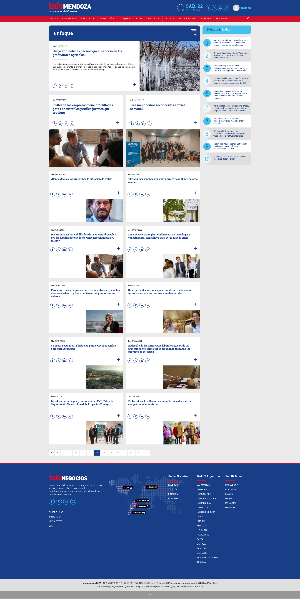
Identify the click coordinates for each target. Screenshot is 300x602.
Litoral (201, 521)
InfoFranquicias (206, 498)
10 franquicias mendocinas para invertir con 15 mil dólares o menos (163, 180)
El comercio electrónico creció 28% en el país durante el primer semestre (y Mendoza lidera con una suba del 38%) (231, 80)
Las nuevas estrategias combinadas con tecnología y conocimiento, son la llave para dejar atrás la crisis (159, 236)
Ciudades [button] (86, 18)
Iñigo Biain (212, 583)
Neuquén (202, 530)
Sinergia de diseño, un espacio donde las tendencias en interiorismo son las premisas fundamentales (160, 291)
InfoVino (221, 18)
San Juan (202, 544)
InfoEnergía (204, 494)
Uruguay (230, 507)
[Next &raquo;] (147, 453)
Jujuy (200, 516)
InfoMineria (204, 503)
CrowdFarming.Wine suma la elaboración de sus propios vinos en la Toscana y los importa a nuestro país (230, 67)
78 (103, 452)
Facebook (173, 485)
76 (90, 452)
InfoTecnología (206, 512)
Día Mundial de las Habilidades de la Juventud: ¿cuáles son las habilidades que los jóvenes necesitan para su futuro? (83, 237)
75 (83, 452)
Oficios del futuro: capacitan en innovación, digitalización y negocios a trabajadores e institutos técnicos (230, 133)
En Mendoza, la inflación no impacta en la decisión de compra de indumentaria (160, 402)
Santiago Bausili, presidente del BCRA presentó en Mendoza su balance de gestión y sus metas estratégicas (230, 42)
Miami (228, 498)
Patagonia (203, 534)
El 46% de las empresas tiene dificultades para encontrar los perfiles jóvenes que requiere (83, 109)
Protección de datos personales (183, 583)
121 (131, 452)
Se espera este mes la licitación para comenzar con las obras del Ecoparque (83, 347)
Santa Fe (202, 553)
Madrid (229, 494)
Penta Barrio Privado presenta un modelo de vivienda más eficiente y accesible (228, 120)
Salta (200, 539)
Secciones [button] (68, 18)
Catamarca (203, 485)
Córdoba (202, 489)
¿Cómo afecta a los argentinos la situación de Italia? (81, 179)
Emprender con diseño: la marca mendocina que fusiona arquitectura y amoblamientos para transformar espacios (230, 94)
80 (117, 452)
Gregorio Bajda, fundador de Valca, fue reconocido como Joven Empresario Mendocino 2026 (230, 55)
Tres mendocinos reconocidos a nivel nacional (157, 107)
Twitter (172, 489)
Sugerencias (56, 512)
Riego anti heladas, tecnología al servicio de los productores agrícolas (87, 53)
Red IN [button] (169, 18)
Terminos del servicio (184, 586)
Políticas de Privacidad (156, 583)
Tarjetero (126, 18)
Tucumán (202, 562)
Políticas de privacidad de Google (159, 586)
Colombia (230, 489)
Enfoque (206, 18)
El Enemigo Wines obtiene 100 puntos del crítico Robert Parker (230, 157)
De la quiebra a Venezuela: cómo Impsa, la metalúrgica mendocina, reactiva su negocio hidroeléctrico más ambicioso (231, 108)
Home (54, 18)
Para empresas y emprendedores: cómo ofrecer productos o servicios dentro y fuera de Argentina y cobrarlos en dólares (85, 293)
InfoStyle (202, 507)
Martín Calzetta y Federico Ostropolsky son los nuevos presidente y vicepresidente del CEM (230, 146)
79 (111, 452)
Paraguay (230, 503)
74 (76, 452)
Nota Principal (188, 18)
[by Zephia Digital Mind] (150, 594)
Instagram (174, 498)
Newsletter (153, 18)
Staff (139, 18)
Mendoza (202, 525)
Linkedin (173, 494)
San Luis (201, 548)
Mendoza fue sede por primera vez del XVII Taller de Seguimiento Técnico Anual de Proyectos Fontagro (82, 402)
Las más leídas (107, 18)
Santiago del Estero (208, 557)
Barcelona (231, 485)
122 (140, 452)
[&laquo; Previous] (51, 453)
